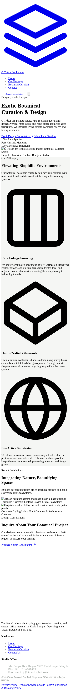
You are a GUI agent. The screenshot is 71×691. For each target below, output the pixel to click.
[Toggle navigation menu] (29, 94)
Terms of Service (27, 684)
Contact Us (14, 652)
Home (11, 78)
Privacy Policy (9, 684)
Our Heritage (15, 81)
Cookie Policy (45, 684)
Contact (12, 87)
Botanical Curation (18, 84)
